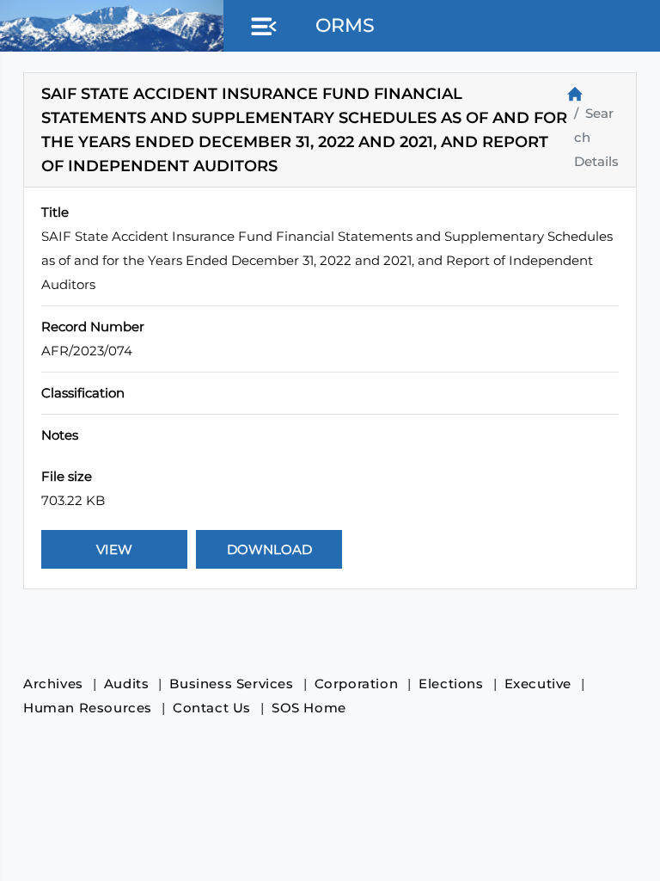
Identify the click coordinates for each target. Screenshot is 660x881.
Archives (53, 683)
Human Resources (87, 707)
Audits (127, 683)
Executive (537, 683)
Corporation (357, 683)
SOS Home (309, 707)
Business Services (231, 683)
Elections (451, 683)
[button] (260, 27)
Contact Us (212, 707)
